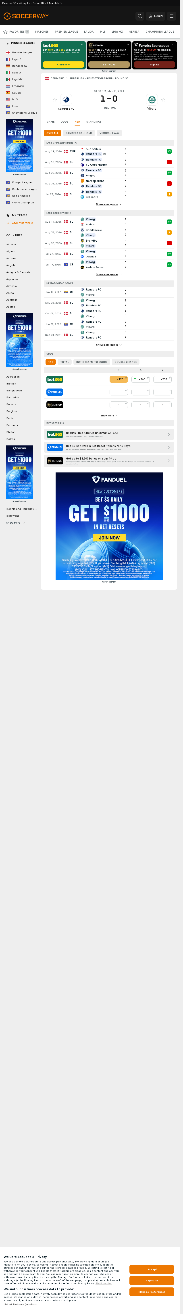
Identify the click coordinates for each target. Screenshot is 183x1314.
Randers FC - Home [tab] (79, 133)
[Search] (139, 16)
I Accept (151, 1269)
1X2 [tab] (50, 361)
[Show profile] (66, 100)
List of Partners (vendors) (20, 1304)
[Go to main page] (34, 16)
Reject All (152, 1280)
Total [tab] (64, 361)
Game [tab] (50, 121)
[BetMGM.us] (54, 404)
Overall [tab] (52, 133)
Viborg (151, 109)
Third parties (104, 1283)
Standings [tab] (94, 121)
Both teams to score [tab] (91, 361)
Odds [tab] (64, 121)
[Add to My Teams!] (54, 99)
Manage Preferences (151, 1291)
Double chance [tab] (125, 361)
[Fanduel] (54, 392)
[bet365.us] (54, 379)
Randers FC (66, 109)
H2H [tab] (77, 121)
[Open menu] (171, 16)
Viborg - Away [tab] (109, 133)
